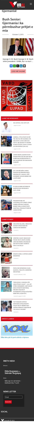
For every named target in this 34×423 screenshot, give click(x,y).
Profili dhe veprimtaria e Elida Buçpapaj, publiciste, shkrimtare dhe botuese (22, 270)
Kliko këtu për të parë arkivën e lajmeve (15, 337)
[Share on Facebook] (11, 65)
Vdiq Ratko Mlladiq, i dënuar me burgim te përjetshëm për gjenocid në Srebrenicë (22, 225)
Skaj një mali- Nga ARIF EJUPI (21, 123)
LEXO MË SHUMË (18, 71)
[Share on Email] (24, 65)
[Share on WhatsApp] (14, 65)
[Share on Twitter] (17, 65)
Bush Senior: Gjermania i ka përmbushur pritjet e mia (17, 25)
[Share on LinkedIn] (21, 65)
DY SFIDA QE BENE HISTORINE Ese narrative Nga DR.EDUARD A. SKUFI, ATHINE (21, 188)
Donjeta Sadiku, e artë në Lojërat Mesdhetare (22, 255)
